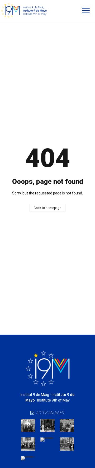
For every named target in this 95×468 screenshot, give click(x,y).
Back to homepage (47, 208)
